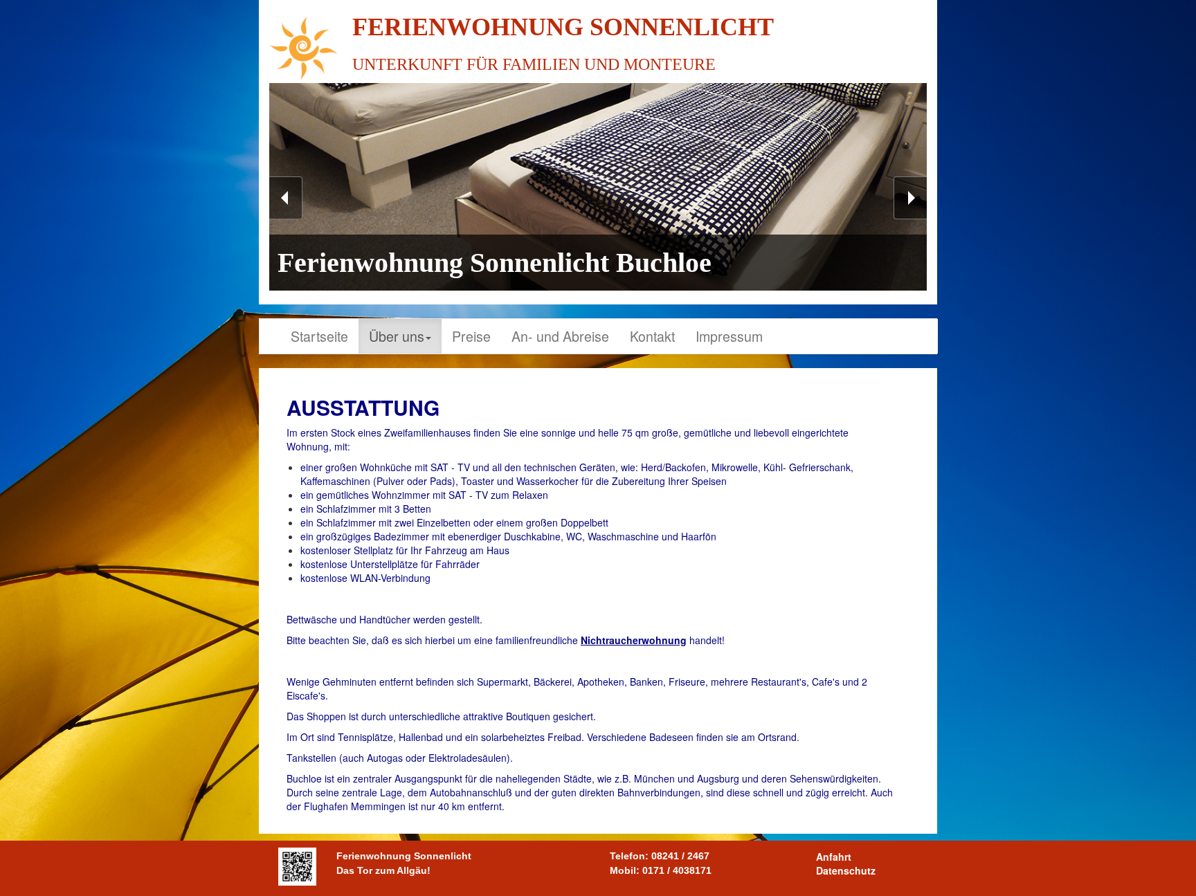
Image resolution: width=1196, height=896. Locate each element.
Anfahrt (833, 856)
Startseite (319, 336)
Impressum (729, 336)
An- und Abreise (560, 336)
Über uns (396, 336)
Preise (471, 336)
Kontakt (652, 336)
